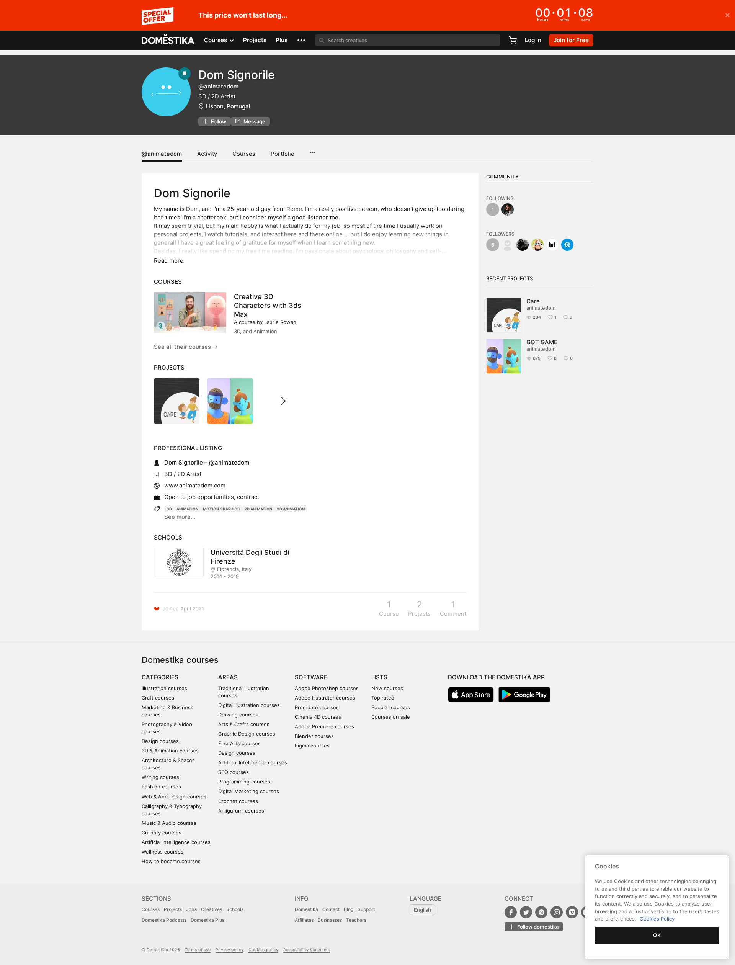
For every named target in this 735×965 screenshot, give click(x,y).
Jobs (191, 909)
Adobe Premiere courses (324, 726)
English (422, 910)
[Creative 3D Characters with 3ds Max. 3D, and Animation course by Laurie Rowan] (190, 312)
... (312, 150)
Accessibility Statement (306, 949)
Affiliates (304, 920)
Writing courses (160, 777)
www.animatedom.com (194, 485)
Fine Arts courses (239, 743)
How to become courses (171, 861)
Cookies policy (263, 949)
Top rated (382, 698)
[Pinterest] (541, 912)
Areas (228, 677)
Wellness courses (162, 852)
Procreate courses (317, 707)
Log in (533, 40)
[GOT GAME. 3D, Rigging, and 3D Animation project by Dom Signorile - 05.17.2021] (230, 401)
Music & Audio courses (169, 823)
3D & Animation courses (170, 750)
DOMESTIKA (168, 40)
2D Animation (258, 509)
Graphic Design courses (246, 734)
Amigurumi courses (241, 811)
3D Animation (291, 509)
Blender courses (314, 736)
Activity (207, 153)
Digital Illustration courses (249, 705)
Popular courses (390, 707)
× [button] (727, 14)
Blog (348, 909)
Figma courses (312, 746)
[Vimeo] (572, 912)
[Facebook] (511, 912)
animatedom (540, 308)
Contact (331, 909)
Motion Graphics (221, 509)
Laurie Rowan (280, 322)
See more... (179, 516)
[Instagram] (556, 912)
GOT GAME (541, 342)
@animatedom (162, 153)
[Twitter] (526, 912)
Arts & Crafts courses (244, 724)
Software (311, 677)
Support (366, 909)
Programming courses (244, 782)
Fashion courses (161, 786)
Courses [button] (216, 40)
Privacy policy (229, 949)
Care (533, 301)
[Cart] (512, 40)
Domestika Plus (207, 920)
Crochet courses (238, 801)
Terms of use (198, 949)
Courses (243, 153)
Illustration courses (164, 688)
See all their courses (183, 346)
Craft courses (158, 698)
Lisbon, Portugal (228, 106)
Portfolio (282, 153)
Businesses (330, 920)
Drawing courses (238, 714)
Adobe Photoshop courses (327, 688)
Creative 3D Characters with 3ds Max (267, 305)
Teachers (356, 920)
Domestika (306, 909)
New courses (387, 688)
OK (657, 935)
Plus (281, 40)
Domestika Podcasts (164, 920)
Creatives (211, 909)
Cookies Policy (657, 919)
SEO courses (233, 772)
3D (169, 509)
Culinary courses (161, 832)
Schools (234, 909)
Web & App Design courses (174, 796)
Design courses (160, 741)
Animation (187, 509)
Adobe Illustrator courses (325, 698)
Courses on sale (390, 717)
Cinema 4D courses (318, 717)
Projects (254, 40)
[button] (301, 40)
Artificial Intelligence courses (176, 842)
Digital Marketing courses (248, 791)
